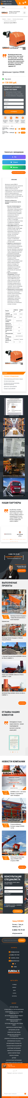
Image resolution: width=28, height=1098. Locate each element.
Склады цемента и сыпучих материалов (14, 1009)
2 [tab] (4, 539)
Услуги (14, 993)
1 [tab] (3, 539)
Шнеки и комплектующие (14, 1053)
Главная (4, 19)
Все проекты (22, 703)
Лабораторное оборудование (14, 1050)
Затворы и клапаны (14, 1055)
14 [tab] (23, 539)
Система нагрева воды (9, 381)
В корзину (23, 128)
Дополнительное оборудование (14, 1060)
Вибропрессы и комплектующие (14, 1027)
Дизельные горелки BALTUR (10, 20)
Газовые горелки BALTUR (9, 388)
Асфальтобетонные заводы (14, 1032)
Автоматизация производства (14, 1043)
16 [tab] (11, 541)
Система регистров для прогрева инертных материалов (11, 384)
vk (15, 963)
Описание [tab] (14, 179)
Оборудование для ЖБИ (14, 1029)
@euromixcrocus (15, 961)
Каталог (9, 19)
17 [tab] (12, 541)
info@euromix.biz (7, 4)
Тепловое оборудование (18, 19)
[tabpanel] (8, 534)
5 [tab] (9, 539)
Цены (14, 990)
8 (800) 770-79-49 (14, 955)
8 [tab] (14, 539)
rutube (15, 966)
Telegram (15, 162)
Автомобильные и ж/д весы (14, 1040)
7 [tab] (12, 539)
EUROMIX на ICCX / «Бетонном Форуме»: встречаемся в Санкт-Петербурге (18, 793)
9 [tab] (15, 539)
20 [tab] (17, 541)
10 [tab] (17, 539)
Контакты (14, 996)
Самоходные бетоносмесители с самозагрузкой (14, 1020)
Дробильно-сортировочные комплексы (14, 1038)
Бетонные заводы (14, 1007)
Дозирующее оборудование (14, 1048)
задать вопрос (21, 570)
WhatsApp (15, 167)
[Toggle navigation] (24, 12)
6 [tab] (11, 539)
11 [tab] (18, 539)
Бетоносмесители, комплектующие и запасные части (14, 1016)
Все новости (22, 867)
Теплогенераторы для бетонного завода (13, 379)
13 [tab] (22, 539)
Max (15, 157)
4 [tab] (8, 539)
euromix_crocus (15, 958)
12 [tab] (20, 539)
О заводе (14, 984)
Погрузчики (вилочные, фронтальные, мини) (14, 1024)
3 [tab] (6, 539)
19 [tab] (15, 541)
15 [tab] (25, 539)
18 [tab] (14, 541)
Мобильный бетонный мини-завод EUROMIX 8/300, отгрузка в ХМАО (17, 858)
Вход (20, 3)
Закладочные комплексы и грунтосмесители (14, 1035)
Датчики (14, 1057)
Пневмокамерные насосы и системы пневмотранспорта (14, 1012)
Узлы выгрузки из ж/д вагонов (14, 1045)
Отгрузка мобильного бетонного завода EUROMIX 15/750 (17, 826)
